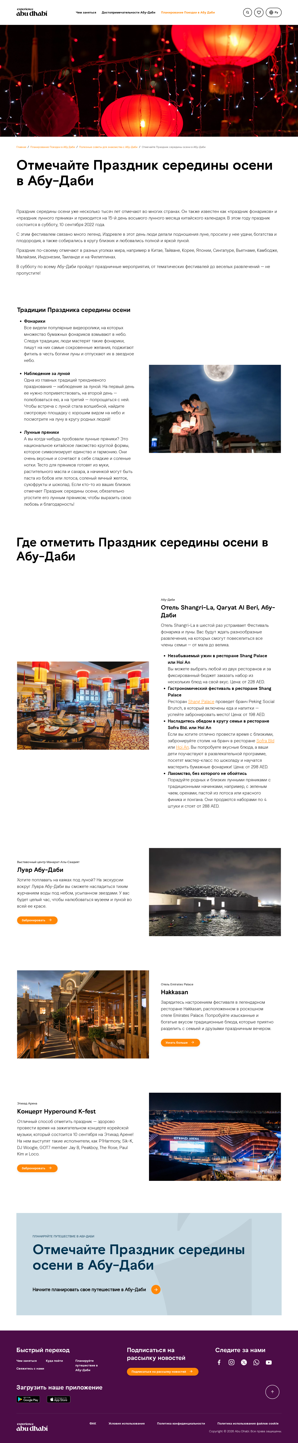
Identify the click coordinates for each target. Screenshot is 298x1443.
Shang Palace (201, 701)
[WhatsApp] (256, 1362)
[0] (259, 12)
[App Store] (58, 1400)
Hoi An (182, 747)
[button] (274, 12)
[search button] (247, 12)
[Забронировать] (39, 917)
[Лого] (31, 12)
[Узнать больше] (182, 1039)
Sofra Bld (265, 740)
